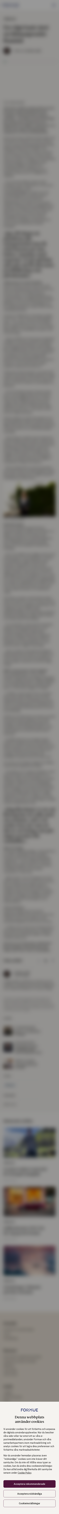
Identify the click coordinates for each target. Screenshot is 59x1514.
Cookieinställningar (29, 1503)
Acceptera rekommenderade (29, 1484)
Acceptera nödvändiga (29, 1493)
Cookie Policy (24, 1472)
